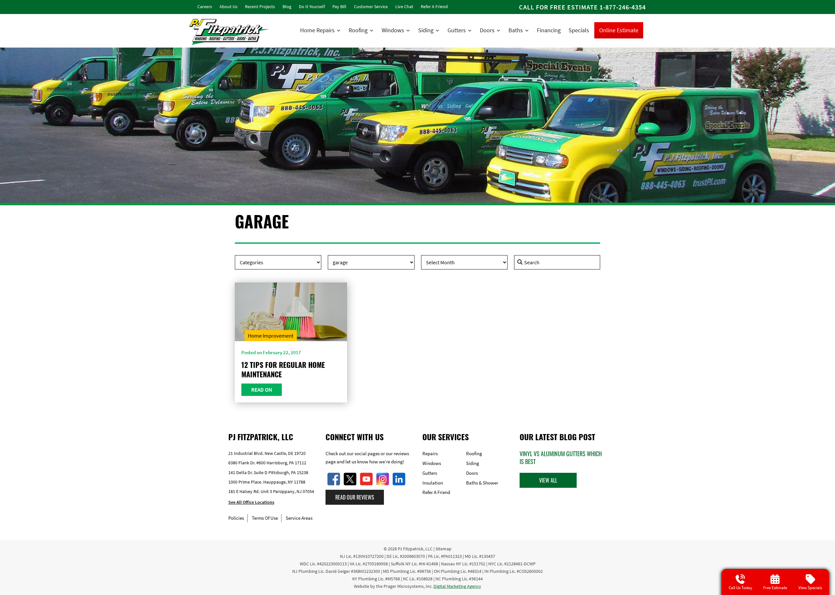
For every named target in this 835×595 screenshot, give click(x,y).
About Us (228, 6)
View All (548, 480)
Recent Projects (260, 6)
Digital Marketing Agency (457, 586)
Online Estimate (618, 30)
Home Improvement (271, 335)
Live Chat (404, 6)
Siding (425, 30)
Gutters (457, 30)
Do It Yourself (312, 6)
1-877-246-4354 (623, 7)
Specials (579, 30)
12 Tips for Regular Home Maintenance (283, 369)
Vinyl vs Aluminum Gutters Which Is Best (561, 457)
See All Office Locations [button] (251, 502)
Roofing (358, 30)
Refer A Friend (434, 6)
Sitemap (443, 549)
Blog (286, 6)
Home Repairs (317, 30)
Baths (516, 30)
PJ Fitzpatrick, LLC (415, 549)
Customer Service (371, 6)
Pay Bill (339, 6)
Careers (204, 6)
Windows (393, 30)
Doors (487, 30)
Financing (549, 30)
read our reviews (354, 497)
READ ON (261, 389)
